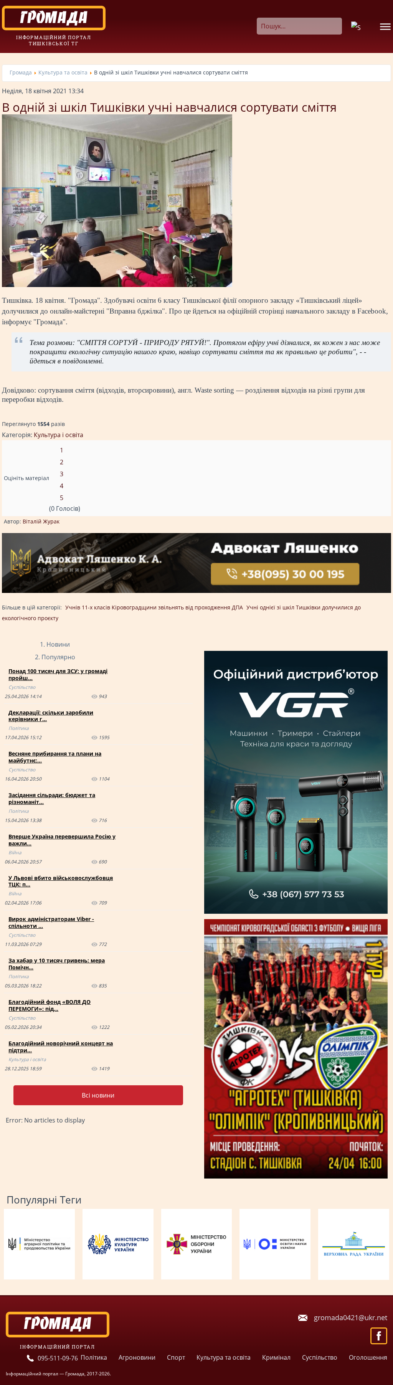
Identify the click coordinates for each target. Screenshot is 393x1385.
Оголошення (368, 1357)
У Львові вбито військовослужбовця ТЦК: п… (60, 881)
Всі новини (98, 1095)
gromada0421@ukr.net (350, 1317)
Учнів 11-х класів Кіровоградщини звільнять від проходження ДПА (154, 607)
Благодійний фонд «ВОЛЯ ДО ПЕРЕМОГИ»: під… (49, 1005)
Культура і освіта (58, 435)
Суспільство (21, 687)
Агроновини (137, 1357)
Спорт (176, 1357)
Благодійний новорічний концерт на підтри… (60, 1047)
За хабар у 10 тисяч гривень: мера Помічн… (56, 964)
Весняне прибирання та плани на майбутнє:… (54, 757)
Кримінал (276, 1357)
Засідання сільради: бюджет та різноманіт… (51, 798)
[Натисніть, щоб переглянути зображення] (117, 285)
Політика (18, 728)
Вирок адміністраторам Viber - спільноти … (51, 922)
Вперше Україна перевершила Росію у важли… (62, 840)
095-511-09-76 (58, 1358)
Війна (14, 852)
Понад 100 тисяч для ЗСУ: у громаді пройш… (57, 674)
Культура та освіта (223, 1357)
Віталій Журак (41, 521)
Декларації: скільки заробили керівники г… (50, 716)
